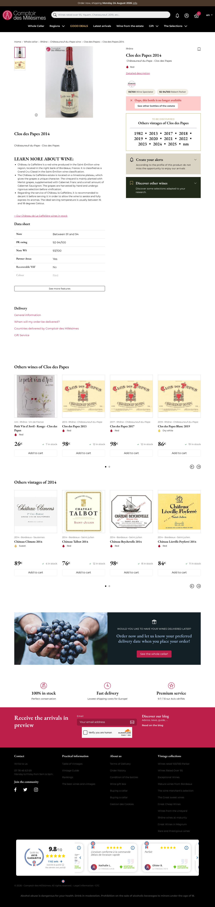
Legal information (83, 885)
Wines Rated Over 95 (170, 770)
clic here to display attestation (137, 881)
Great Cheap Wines (169, 804)
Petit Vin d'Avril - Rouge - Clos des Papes (35, 428)
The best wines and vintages (78, 783)
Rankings (67, 777)
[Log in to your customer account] (186, 15)
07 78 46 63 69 (23, 770)
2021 (171, 138)
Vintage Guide (70, 770)
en (208, 15)
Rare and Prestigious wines (174, 831)
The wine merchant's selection (176, 790)
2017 (171, 133)
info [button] (135, 3)
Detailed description (138, 73)
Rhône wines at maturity (172, 817)
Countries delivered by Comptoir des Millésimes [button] (46, 328)
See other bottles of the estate (156, 105)
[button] (43, 691)
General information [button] (27, 315)
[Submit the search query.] (55, 14)
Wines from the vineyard (172, 810)
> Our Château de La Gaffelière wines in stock (40, 215)
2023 (145, 144)
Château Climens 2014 (28, 541)
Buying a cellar (119, 790)
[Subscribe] (132, 722)
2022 (185, 138)
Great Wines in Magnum (172, 824)
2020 (156, 138)
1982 (141, 133)
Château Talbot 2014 (75, 541)
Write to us (21, 763)
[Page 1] (105, 466)
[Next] (198, 467)
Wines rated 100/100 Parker (174, 763)
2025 (175, 144)
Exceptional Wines (169, 777)
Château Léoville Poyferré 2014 (177, 541)
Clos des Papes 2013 (74, 426)
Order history (118, 770)
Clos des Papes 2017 (122, 426)
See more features (59, 288)
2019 (141, 138)
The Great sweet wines (171, 797)
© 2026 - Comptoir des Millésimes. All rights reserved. (43, 885)
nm (186, 144)
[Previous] (192, 467)
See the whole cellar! (154, 654)
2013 (156, 133)
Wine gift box (118, 783)
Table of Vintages (72, 763)
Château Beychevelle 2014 (126, 541)
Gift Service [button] (21, 335)
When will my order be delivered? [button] (37, 321)
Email (80, 716)
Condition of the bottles (124, 777)
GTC (97, 885)
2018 (185, 133)
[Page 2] (109, 466)
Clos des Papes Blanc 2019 (174, 426)
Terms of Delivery (120, 763)
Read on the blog (152, 725)
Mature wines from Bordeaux (175, 783)
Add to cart (35, 453)
